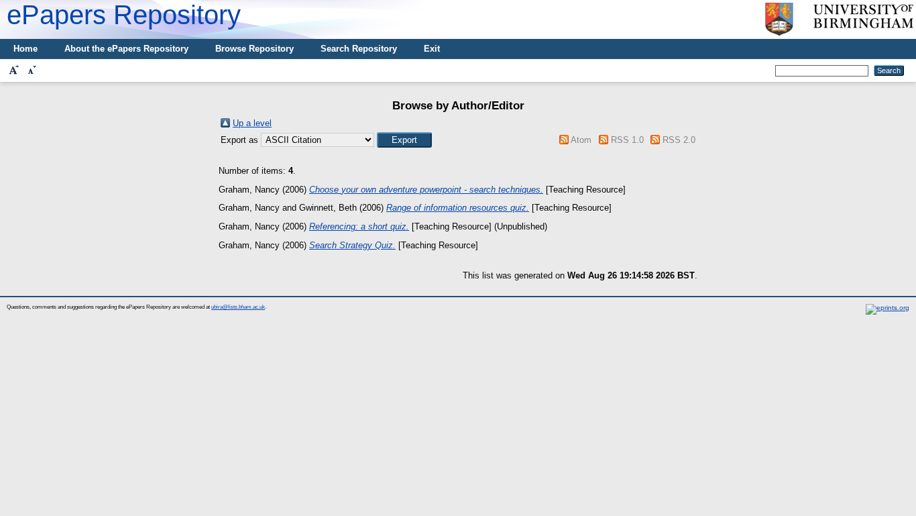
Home (25, 49)
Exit (432, 49)
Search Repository (359, 49)
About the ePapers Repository (126, 49)
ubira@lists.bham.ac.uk (238, 307)
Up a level (252, 123)
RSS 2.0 (679, 140)
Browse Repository (254, 49)
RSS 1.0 (627, 140)
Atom (581, 140)
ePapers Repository (124, 15)
